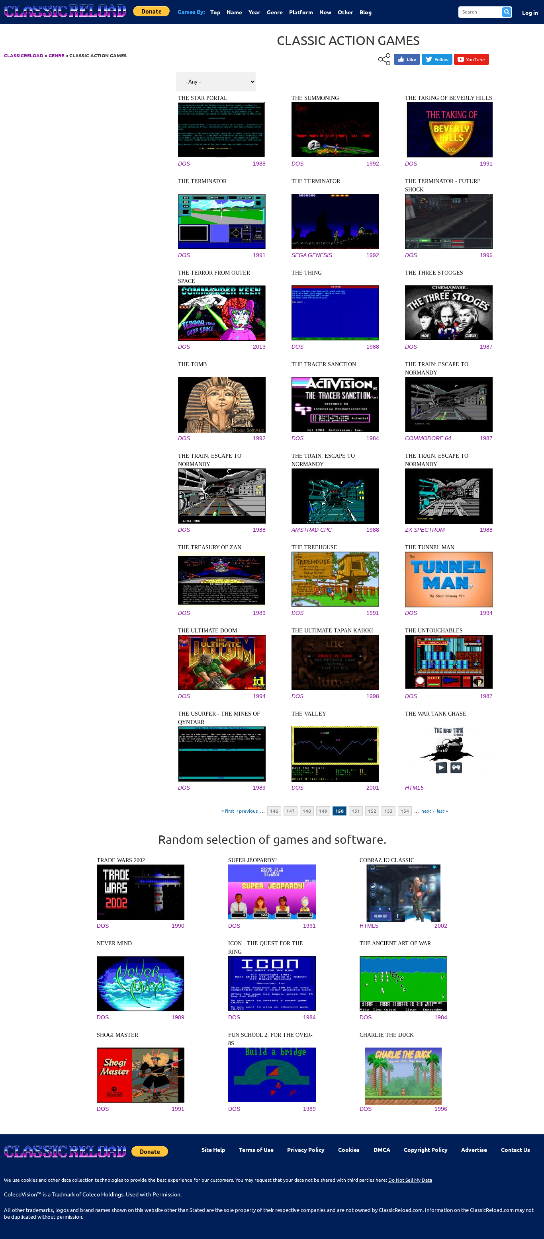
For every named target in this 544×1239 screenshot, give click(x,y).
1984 (372, 438)
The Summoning (315, 98)
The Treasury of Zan (209, 547)
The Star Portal (202, 98)
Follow (441, 59)
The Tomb (192, 364)
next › (427, 811)
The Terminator (202, 181)
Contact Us (515, 1149)
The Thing (307, 273)
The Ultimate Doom (207, 631)
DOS (184, 163)
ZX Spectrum (425, 530)
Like (411, 59)
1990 (178, 926)
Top (215, 12)
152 (372, 811)
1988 (259, 163)
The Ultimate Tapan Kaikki (332, 631)
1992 (372, 163)
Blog (366, 12)
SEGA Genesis (312, 255)
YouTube (475, 59)
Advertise (474, 1149)
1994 (486, 613)
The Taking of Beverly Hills (448, 98)
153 (388, 811)
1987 (486, 346)
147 (290, 811)
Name (234, 12)
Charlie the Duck (387, 1035)
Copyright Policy (426, 1149)
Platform (301, 12)
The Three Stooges (434, 273)
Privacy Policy (306, 1149)
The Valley (309, 714)
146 (274, 811)
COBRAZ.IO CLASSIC (387, 860)
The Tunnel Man (429, 547)
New (325, 12)
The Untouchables (434, 631)
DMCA (382, 1149)
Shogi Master (117, 1035)
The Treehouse (314, 547)
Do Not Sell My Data (410, 1180)
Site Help (213, 1149)
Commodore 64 (428, 438)
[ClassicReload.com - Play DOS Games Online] (64, 19)
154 (405, 811)
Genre (275, 12)
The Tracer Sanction (324, 364)
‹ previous (247, 811)
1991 (486, 163)
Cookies (349, 1149)
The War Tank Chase (435, 714)
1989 (259, 613)
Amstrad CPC (312, 530)
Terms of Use (256, 1149)
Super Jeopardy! (252, 860)
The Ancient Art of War (395, 943)
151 (356, 811)
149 (323, 811)
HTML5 (414, 787)
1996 (440, 1109)
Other (345, 12)
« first (227, 811)
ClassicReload (23, 55)
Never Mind (114, 943)
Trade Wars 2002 (121, 860)
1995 (486, 255)
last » (442, 811)
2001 (372, 787)
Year (254, 12)
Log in (530, 12)
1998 (372, 696)
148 (307, 811)
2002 (440, 926)
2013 (259, 346)
